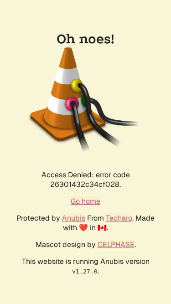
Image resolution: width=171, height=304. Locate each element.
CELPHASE (116, 244)
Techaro (119, 218)
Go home (85, 201)
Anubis (73, 218)
